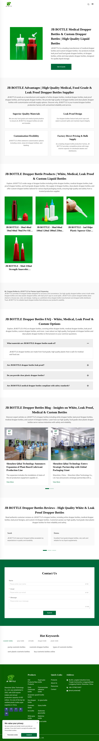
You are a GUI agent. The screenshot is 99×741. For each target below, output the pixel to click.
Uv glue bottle (42, 700)
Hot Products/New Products (33, 682)
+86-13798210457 (75, 687)
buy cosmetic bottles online (44, 652)
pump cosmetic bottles (16, 647)
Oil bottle (41, 695)
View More (10, 482)
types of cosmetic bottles (62, 647)
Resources (54, 686)
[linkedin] (6, 714)
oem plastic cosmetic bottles (19, 652)
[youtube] (21, 710)
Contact (53, 689)
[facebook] (16, 710)
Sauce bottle (42, 721)
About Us (54, 683)
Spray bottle (42, 705)
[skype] (6, 710)
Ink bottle (31, 711)
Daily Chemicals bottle (31, 689)
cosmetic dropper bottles (39, 647)
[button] (47, 488)
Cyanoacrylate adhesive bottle (43, 689)
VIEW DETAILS (19, 210)
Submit (49, 613)
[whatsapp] (11, 710)
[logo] (11, 678)
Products (54, 680)
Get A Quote (61, 67)
